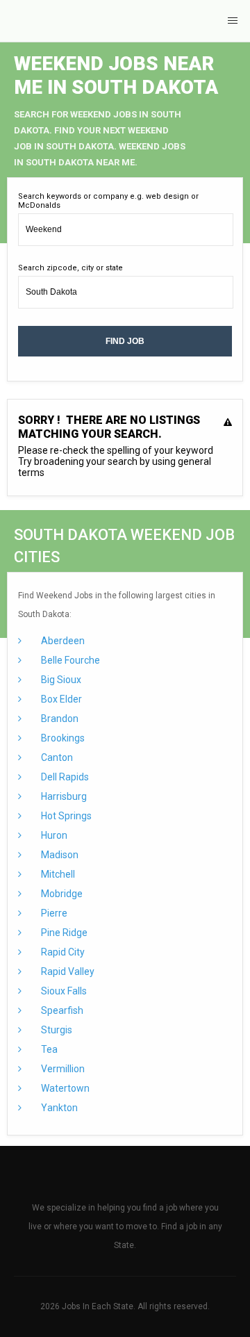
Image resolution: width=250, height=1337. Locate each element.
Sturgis (55, 1029)
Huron (53, 835)
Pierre (53, 913)
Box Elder (60, 699)
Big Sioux (60, 679)
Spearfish (61, 1010)
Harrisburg (63, 796)
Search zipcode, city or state (70, 267)
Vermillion (62, 1068)
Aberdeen (62, 640)
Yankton (58, 1107)
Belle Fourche (69, 660)
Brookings (62, 738)
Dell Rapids (64, 776)
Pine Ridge (63, 932)
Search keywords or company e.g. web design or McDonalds (108, 201)
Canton (56, 757)
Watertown (64, 1088)
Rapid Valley (66, 971)
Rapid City (62, 952)
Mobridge (61, 893)
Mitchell (57, 874)
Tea (48, 1049)
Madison (58, 854)
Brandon (58, 718)
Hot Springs (65, 815)
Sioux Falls (63, 990)
